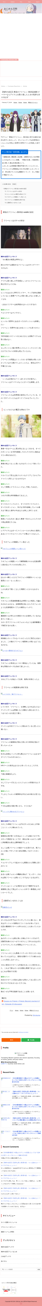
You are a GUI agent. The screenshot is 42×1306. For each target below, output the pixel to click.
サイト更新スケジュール (9, 1222)
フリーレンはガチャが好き (13, 191)
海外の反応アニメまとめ (9, 1252)
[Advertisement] (21, 35)
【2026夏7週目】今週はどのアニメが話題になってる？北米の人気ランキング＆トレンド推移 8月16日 (26, 1133)
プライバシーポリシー (8, 1227)
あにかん (4, 1261)
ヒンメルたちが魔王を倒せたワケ (15, 194)
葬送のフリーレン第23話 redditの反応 (14, 188)
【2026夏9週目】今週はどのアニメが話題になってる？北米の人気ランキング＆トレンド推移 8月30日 (26, 1080)
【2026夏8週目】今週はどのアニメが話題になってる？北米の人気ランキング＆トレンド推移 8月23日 (26, 1106)
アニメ (11, 1010)
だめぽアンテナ (6, 1256)
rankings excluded (23, 1032)
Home (3, 86)
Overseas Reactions (14, 86)
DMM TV (4, 1064)
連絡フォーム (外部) (7, 1232)
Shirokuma (36, 1015)
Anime (25, 86)
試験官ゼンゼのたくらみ (13, 202)
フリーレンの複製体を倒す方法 (15, 200)
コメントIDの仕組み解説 (9, 1283)
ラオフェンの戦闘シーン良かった (15, 197)
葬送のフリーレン (33, 102)
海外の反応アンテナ (7, 1247)
